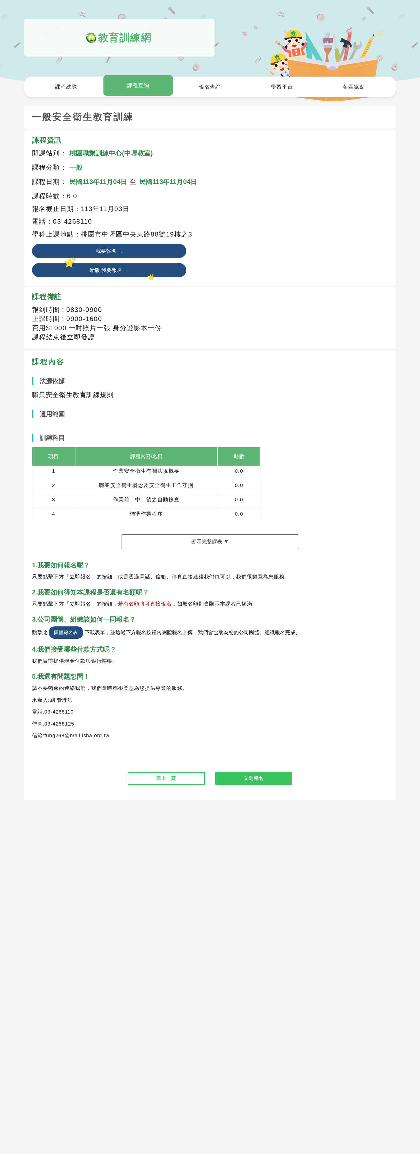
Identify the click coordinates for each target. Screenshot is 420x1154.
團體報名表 (66, 632)
